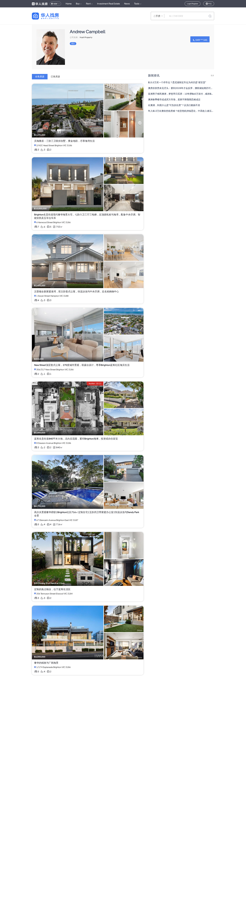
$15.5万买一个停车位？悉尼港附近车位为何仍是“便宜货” (177, 82)
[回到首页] (50, 16)
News (127, 3)
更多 (212, 76)
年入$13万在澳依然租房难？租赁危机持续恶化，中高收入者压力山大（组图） (181, 111)
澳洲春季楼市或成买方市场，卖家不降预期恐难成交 (174, 99)
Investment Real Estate (108, 3)
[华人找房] (40, 4)
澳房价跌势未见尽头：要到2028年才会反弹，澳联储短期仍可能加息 (181, 88)
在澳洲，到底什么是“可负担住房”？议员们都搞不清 (174, 105)
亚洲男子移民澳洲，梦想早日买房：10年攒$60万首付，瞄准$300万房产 (181, 93)
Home (69, 3)
